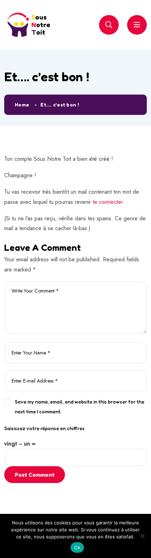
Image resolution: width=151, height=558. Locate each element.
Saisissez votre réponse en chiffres (44, 428)
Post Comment (34, 474)
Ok (77, 547)
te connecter (108, 202)
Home (22, 105)
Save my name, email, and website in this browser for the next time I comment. (79, 406)
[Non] (142, 535)
